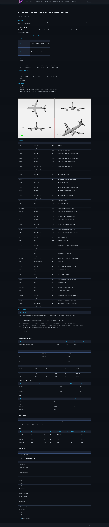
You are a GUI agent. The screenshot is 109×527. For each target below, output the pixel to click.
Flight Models (21, 20)
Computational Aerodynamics (24, 19)
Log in (88, 1)
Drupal (91, 525)
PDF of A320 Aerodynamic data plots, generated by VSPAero (30, 35)
